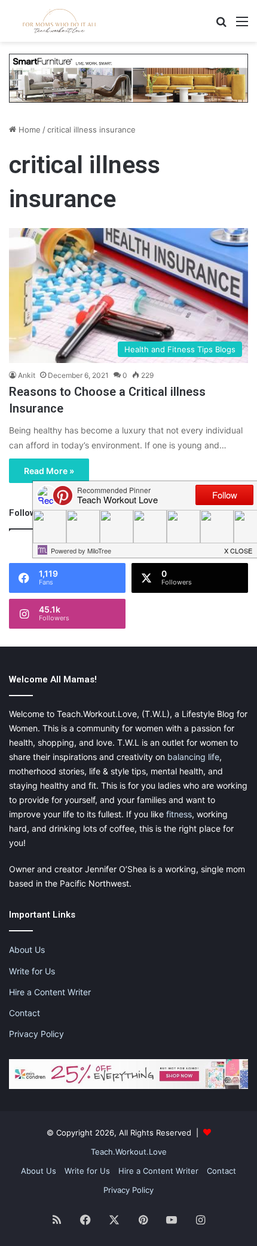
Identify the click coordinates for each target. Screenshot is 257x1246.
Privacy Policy (36, 1034)
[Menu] (242, 25)
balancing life (193, 757)
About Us (27, 950)
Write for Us (32, 971)
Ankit (26, 375)
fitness (179, 814)
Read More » (49, 471)
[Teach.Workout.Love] (60, 20)
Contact (24, 1013)
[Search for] (221, 25)
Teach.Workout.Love (129, 1151)
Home (28, 129)
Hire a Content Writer (50, 992)
